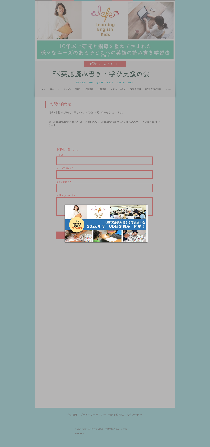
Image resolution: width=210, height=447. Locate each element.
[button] (142, 203)
